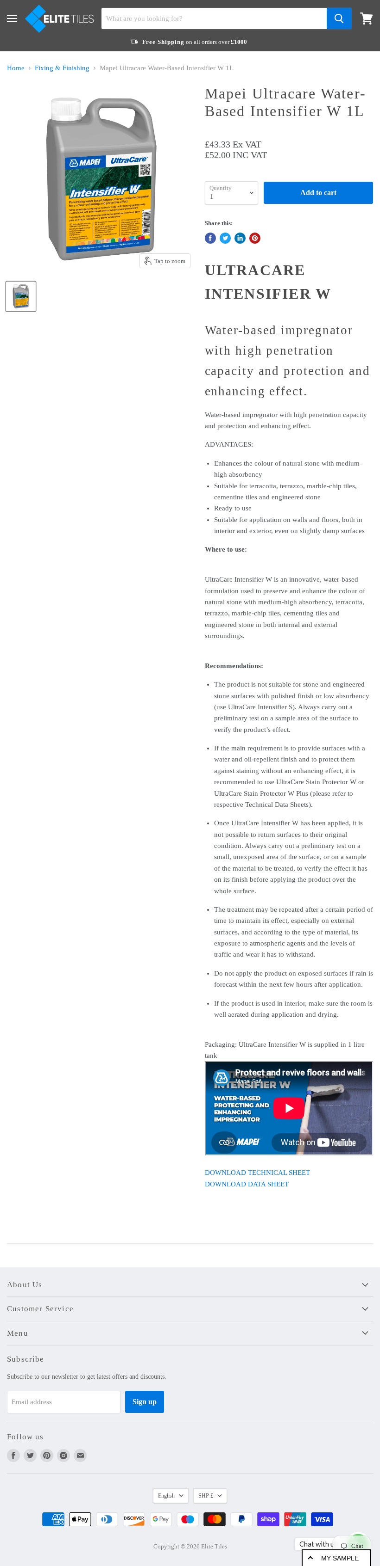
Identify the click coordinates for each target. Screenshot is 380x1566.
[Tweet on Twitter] (225, 238)
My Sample (340, 1558)
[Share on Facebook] (210, 238)
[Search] (339, 18)
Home (16, 68)
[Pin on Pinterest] (254, 238)
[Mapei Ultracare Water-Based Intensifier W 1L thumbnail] (21, 296)
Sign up (145, 1402)
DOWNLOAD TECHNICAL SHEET (257, 1172)
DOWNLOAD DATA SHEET (247, 1184)
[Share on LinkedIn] (240, 238)
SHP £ (205, 1495)
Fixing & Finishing (62, 68)
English (166, 1495)
